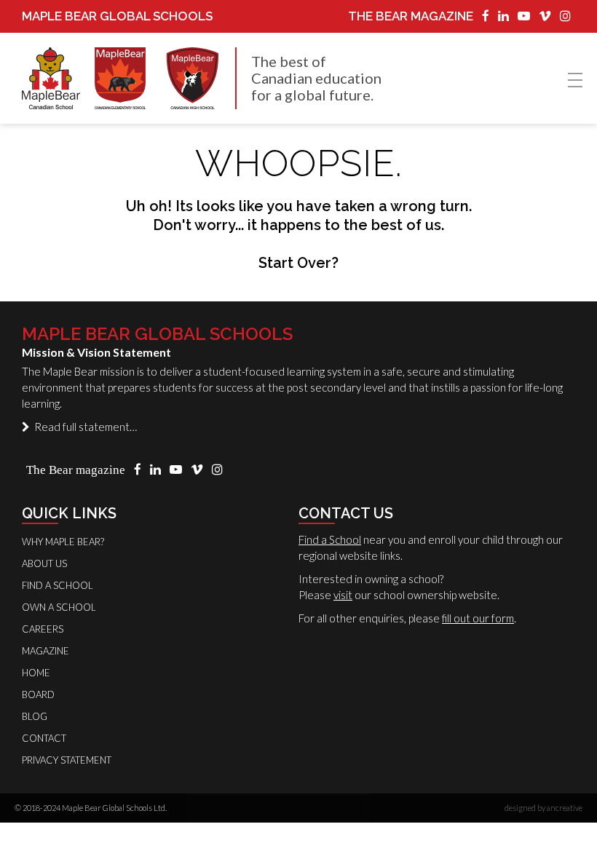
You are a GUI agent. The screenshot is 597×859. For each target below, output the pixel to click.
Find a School (329, 539)
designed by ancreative (543, 807)
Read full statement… (83, 426)
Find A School (57, 585)
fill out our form (478, 618)
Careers (42, 629)
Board (38, 694)
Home (36, 672)
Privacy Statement (66, 760)
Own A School (59, 607)
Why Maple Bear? (63, 541)
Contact (44, 738)
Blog (34, 716)
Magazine (45, 651)
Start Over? (298, 263)
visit (342, 594)
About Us (44, 563)
